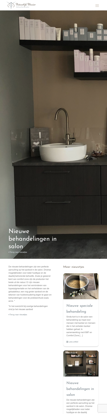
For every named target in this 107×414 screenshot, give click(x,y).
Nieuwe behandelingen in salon (80, 389)
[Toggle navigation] (97, 5)
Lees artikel (73, 341)
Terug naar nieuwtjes (18, 252)
